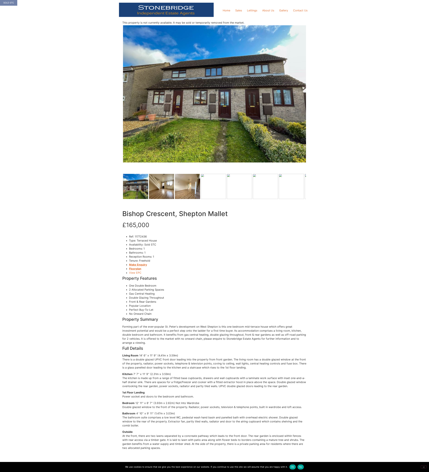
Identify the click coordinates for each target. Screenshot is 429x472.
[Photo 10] (214, 93)
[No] (423, 466)
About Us (268, 10)
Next (311, 189)
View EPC (135, 272)
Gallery (283, 10)
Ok (292, 466)
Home (226, 10)
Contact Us (300, 10)
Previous (118, 189)
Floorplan (135, 268)
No (300, 466)
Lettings (252, 10)
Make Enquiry (138, 264)
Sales (238, 10)
